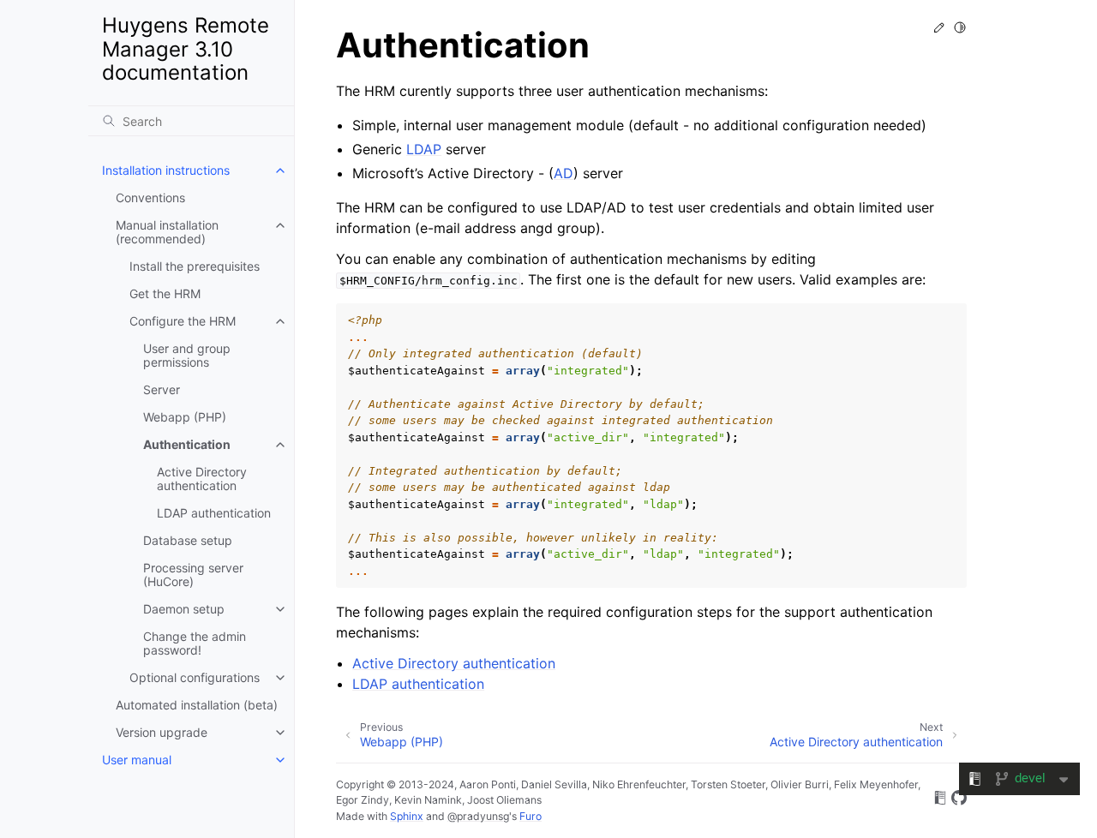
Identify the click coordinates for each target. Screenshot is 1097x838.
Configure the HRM (182, 321)
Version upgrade (161, 732)
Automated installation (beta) (197, 704)
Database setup (187, 540)
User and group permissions (187, 355)
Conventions (150, 197)
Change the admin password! (194, 643)
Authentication (187, 444)
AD (563, 173)
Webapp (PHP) (184, 417)
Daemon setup (184, 609)
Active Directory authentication (202, 478)
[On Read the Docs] (940, 800)
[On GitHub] (959, 800)
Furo (530, 816)
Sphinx (406, 816)
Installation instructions (166, 170)
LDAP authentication (214, 513)
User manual (136, 759)
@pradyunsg (478, 816)
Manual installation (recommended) (167, 232)
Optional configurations (194, 677)
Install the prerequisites (194, 266)
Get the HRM (165, 293)
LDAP (423, 149)
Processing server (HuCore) (193, 574)
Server (161, 389)
